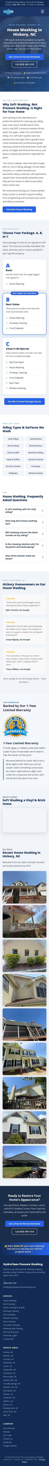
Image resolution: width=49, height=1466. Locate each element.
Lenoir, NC (7, 1366)
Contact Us (8, 1439)
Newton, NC (8, 1355)
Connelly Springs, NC (12, 1383)
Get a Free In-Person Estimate (24, 56)
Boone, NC (8, 1404)
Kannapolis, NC (9, 1390)
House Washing (9, 1300)
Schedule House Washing (19, 209)
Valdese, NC (8, 1401)
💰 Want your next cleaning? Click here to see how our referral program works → (24, 1249)
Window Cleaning (10, 1318)
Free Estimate (9, 1428)
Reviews (6, 1432)
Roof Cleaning (9, 1304)
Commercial (8, 1339)
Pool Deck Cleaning (11, 1325)
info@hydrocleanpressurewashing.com (19, 1287)
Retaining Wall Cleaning (13, 1328)
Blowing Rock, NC (10, 1408)
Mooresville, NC (10, 1376)
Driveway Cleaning (11, 1311)
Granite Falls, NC (10, 1380)
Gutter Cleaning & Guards (14, 1307)
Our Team (7, 1435)
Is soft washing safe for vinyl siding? (20, 510)
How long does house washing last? (21, 522)
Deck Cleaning (9, 1314)
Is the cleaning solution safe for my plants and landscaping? (22, 545)
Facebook (7, 1442)
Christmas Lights (10, 1335)
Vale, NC (6, 1415)
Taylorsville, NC (9, 1369)
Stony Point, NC (10, 1411)
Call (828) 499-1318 (24, 64)
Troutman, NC (9, 1397)
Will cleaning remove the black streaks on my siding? (21, 534)
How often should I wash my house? (20, 557)
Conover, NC (8, 1359)
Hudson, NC (8, 1394)
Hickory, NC (8, 1352)
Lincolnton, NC (9, 1373)
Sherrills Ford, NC (10, 1387)
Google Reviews (10, 1446)
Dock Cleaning (9, 1321)
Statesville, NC (9, 1362)
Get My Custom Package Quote (24, 401)
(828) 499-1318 (18, 4)
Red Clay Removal (10, 1332)
